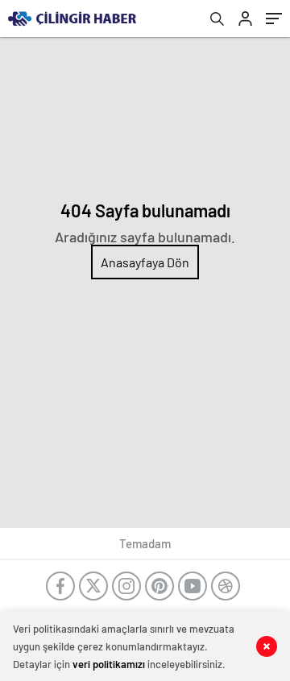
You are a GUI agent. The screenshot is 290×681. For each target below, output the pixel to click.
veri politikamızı (108, 664)
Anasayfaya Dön (145, 262)
